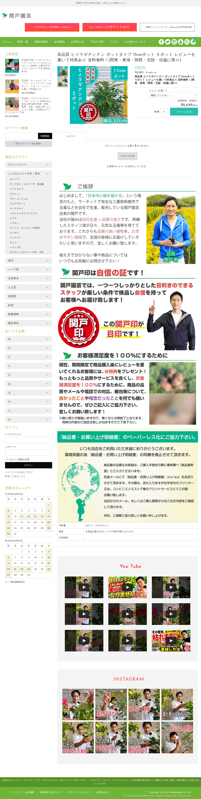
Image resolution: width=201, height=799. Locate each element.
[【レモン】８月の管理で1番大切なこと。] (84, 587)
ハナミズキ (15, 247)
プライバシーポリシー (79, 792)
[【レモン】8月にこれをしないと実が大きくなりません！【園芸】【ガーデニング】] (127, 587)
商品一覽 (22, 42)
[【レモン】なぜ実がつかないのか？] (84, 641)
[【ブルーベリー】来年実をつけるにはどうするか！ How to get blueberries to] (177, 737)
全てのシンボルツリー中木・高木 (27, 252)
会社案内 (59, 42)
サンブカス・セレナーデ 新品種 (27, 184)
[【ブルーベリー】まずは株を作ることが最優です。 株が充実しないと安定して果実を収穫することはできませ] (111, 704)
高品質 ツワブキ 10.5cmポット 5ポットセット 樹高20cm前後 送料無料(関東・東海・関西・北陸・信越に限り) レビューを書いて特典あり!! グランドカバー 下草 (28, 105)
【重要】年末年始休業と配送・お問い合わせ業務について (100, 3)
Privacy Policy (166, 795)
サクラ (13, 218)
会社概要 (29, 792)
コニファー (15, 238)
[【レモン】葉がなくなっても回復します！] (127, 641)
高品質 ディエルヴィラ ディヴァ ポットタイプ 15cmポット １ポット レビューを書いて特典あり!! (37, 85)
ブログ (114, 42)
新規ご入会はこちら (15, 476)
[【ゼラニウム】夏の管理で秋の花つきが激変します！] (171, 614)
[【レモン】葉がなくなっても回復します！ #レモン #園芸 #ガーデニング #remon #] (177, 704)
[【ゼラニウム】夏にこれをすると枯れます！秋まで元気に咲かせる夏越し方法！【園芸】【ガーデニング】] (171, 641)
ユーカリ (14, 233)
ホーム (7, 42)
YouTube (97, 42)
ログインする (127, 156)
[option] (62, 71)
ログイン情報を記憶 (18, 459)
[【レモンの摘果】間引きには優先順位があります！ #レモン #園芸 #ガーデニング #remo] (111, 737)
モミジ (13, 242)
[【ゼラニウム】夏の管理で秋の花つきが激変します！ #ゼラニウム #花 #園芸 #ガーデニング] (78, 704)
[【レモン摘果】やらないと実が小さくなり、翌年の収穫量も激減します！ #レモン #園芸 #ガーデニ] (144, 737)
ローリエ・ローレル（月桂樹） (26, 228)
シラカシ (14, 223)
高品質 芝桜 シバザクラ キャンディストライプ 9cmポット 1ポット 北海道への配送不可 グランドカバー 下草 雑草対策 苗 (37, 66)
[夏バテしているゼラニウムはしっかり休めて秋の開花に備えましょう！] (127, 614)
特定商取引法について (51, 792)
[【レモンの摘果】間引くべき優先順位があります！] (84, 614)
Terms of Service (180, 795)
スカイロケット (18, 204)
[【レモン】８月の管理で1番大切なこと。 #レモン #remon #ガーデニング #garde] (144, 704)
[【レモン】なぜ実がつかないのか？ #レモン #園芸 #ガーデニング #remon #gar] (78, 737)
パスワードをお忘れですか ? (19, 472)
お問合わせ (77, 42)
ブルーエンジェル (19, 199)
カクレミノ (15, 194)
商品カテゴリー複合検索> (28, 144)
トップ (16, 792)
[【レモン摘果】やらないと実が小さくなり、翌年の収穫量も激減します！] (171, 587)
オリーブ (14, 179)
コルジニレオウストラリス (23, 213)
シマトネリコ (16, 189)
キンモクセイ (16, 208)
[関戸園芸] (16, 17)
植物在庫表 (41, 42)
